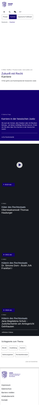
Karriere (22, 348)
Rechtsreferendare (22, 354)
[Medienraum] (15, 11)
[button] (19, 167)
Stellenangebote (7, 354)
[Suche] (9, 11)
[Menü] (4, 11)
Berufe (4, 348)
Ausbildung (13, 348)
